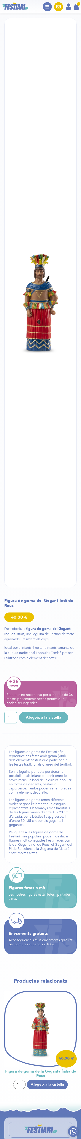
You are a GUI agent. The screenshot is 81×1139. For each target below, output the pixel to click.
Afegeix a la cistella (43, 717)
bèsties (48, 784)
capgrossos (17, 788)
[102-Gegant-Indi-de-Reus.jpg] (40, 302)
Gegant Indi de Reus (33, 844)
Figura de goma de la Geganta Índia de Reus (40, 1074)
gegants (34, 784)
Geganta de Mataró (54, 848)
